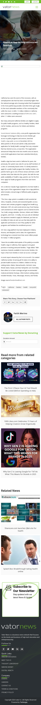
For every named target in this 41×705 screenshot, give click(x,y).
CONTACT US (6, 686)
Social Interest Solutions (9, 133)
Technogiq (23, 702)
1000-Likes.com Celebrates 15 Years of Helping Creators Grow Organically (20, 422)
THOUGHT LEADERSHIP (9, 664)
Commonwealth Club (28, 257)
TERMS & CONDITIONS (9, 689)
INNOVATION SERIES (8, 657)
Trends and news (10, 37)
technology (23, 35)
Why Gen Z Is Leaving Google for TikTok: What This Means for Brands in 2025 (20, 472)
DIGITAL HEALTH (7, 670)
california (11, 287)
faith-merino (23, 49)
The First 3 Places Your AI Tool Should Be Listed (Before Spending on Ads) (20, 389)
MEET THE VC (6, 660)
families (18, 287)
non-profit (33, 287)
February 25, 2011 (9, 49)
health (25, 287)
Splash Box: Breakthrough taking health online (20, 570)
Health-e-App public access (9, 141)
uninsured (5, 290)
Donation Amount (9, 338)
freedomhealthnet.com (17, 280)
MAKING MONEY (7, 667)
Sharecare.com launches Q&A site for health (20, 529)
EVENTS (4, 679)
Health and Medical (10, 35)
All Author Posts (23, 319)
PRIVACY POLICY (7, 692)
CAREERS (4, 682)
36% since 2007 (31, 114)
